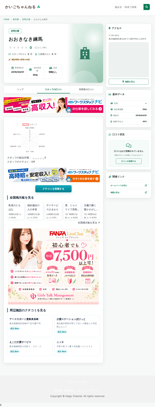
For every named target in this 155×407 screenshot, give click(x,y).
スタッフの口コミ (53, 89)
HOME (6, 19)
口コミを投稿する (128, 161)
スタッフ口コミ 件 (22, 54)
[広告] (53, 105)
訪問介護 (26, 19)
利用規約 (69, 390)
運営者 (58, 390)
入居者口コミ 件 (47, 54)
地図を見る (130, 81)
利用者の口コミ (86, 89)
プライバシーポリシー (88, 390)
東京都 (16, 19)
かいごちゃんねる (77, 381)
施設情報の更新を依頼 (21, 59)
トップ (20, 89)
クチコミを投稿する (53, 188)
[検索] (146, 7)
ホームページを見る (118, 185)
